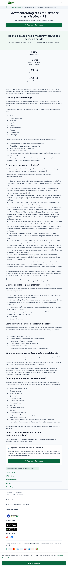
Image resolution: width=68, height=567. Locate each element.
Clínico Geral (10, 476)
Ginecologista (10, 487)
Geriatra (8, 483)
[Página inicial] (6, 7)
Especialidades (16, 7)
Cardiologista (10, 472)
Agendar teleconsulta (35, 25)
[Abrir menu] (6, 3)
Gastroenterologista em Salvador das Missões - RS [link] (40, 7)
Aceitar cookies (34, 563)
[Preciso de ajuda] (61, 2)
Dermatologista (11, 480)
